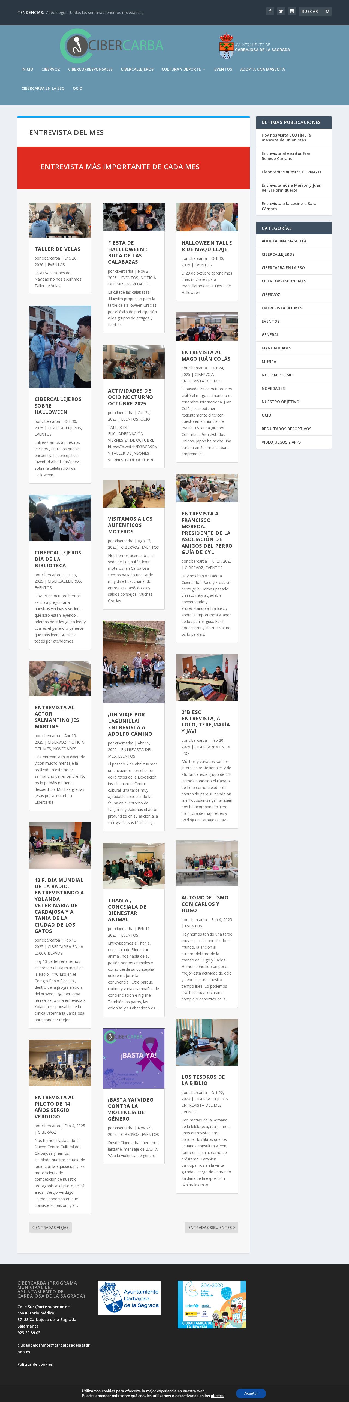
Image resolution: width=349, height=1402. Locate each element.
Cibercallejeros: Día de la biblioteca (59, 559)
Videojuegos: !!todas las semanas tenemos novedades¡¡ (94, 12)
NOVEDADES (64, 748)
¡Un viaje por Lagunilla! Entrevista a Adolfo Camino (130, 724)
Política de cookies (35, 1364)
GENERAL (270, 334)
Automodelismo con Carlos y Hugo (205, 903)
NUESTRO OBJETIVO (280, 401)
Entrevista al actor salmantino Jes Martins (57, 717)
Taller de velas (57, 249)
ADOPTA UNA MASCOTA (262, 69)
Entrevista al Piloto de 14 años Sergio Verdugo (55, 1107)
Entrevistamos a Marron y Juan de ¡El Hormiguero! (291, 188)
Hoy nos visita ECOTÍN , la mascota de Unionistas (286, 137)
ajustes (217, 1396)
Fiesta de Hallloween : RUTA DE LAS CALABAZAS (127, 252)
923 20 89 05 (28, 1332)
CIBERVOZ (50, 69)
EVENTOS (223, 69)
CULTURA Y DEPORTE (181, 69)
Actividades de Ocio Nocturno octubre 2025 (130, 397)
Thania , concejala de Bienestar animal (127, 909)
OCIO (77, 88)
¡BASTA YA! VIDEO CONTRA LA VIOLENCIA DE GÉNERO (131, 1109)
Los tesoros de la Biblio (203, 1080)
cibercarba (51, 258)
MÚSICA (269, 361)
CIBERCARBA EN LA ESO (43, 88)
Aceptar (251, 1393)
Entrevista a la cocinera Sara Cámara (289, 206)
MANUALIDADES (276, 348)
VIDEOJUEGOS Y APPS (281, 442)
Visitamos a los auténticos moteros (130, 525)
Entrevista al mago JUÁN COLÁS (206, 355)
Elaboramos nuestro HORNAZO (291, 171)
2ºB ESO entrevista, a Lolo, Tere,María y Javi (206, 721)
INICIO (27, 69)
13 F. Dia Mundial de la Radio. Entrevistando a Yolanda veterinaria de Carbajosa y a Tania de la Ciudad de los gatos (59, 905)
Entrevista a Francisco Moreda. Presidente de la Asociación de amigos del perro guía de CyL (207, 532)
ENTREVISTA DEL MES (202, 381)
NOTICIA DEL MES (278, 375)
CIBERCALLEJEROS (137, 69)
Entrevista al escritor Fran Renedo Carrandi (286, 156)
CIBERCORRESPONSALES (90, 69)
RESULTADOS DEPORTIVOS (286, 428)
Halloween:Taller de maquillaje (207, 245)
